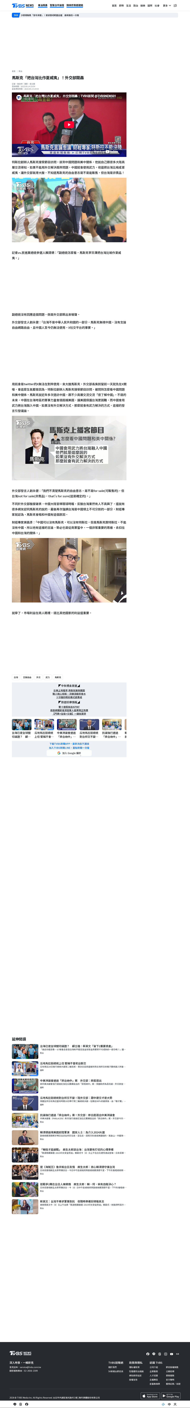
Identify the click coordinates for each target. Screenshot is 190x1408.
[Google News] (177, 1354)
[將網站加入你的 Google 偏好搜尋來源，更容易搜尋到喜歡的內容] (69, 753)
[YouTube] (172, 1354)
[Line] (154, 1354)
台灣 (16, 677)
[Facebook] (148, 1354)
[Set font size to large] (175, 1404)
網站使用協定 (135, 1375)
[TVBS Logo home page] (23, 6)
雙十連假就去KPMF (69, 707)
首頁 (114, 5)
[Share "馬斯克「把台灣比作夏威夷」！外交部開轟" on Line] (14, 1404)
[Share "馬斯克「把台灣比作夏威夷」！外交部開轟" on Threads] (20, 1404)
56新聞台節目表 (115, 1371)
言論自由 (27, 677)
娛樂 (142, 5)
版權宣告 (133, 1379)
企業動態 (154, 1371)
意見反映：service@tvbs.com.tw (25, 1367)
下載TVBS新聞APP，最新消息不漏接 (69, 743)
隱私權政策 (134, 1367)
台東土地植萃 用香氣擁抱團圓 (69, 690)
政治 (135, 5)
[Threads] (160, 1354)
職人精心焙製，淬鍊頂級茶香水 (69, 694)
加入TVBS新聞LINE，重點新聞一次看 (69, 747)
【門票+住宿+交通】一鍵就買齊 (69, 713)
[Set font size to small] (163, 1404)
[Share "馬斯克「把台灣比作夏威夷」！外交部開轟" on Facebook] (26, 1404)
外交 (38, 677)
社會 (157, 5)
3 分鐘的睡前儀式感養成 (69, 697)
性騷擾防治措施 (136, 1371)
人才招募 (154, 1375)
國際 (150, 5)
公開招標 (170, 1371)
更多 (166, 5)
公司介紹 (154, 1367)
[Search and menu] (175, 5)
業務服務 (170, 1375)
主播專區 (154, 1379)
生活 (128, 5)
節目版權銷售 (172, 1367)
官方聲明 (170, 1379)
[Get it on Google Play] (170, 1396)
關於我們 (112, 1367)
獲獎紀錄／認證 (173, 1383)
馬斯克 (58, 677)
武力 (48, 677)
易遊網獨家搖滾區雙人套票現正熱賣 (69, 710)
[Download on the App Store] (150, 1396)
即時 (121, 5)
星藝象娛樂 (155, 1383)
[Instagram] (166, 1354)
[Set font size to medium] (169, 1404)
